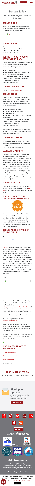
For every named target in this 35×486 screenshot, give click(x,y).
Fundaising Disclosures (9, 352)
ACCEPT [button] (17, 483)
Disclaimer (13, 464)
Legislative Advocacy (22, 375)
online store (8, 214)
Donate (24, 2)
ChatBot (24, 472)
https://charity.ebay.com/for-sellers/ (15, 307)
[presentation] (2, 376)
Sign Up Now (16, 403)
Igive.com (5, 247)
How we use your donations (11, 356)
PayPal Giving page (15, 90)
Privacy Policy (21, 464)
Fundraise (8, 375)
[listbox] (17, 375)
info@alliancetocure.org (10, 321)
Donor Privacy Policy (9, 360)
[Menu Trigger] (31, 2)
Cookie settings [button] (15, 480)
